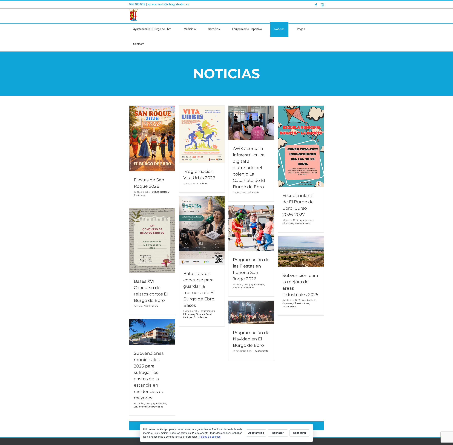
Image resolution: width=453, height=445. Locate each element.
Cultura (155, 192)
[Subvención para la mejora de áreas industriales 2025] (301, 251)
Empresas (287, 303)
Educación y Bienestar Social (296, 223)
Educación (253, 192)
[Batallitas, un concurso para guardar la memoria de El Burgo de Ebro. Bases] (202, 230)
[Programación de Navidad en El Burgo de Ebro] (251, 312)
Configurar (299, 432)
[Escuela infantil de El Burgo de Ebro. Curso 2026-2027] (301, 146)
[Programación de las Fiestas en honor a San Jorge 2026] (251, 228)
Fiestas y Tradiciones (243, 287)
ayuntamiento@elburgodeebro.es (168, 4)
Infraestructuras (301, 303)
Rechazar (278, 432)
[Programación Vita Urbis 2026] (202, 134)
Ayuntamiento (307, 220)
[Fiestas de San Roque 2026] (152, 138)
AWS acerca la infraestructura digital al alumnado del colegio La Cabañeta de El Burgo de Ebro (249, 167)
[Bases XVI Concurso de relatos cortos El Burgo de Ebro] (152, 240)
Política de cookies (209, 436)
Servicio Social (141, 407)
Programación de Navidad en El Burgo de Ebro (251, 339)
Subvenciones (289, 306)
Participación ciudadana (195, 317)
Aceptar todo (256, 432)
